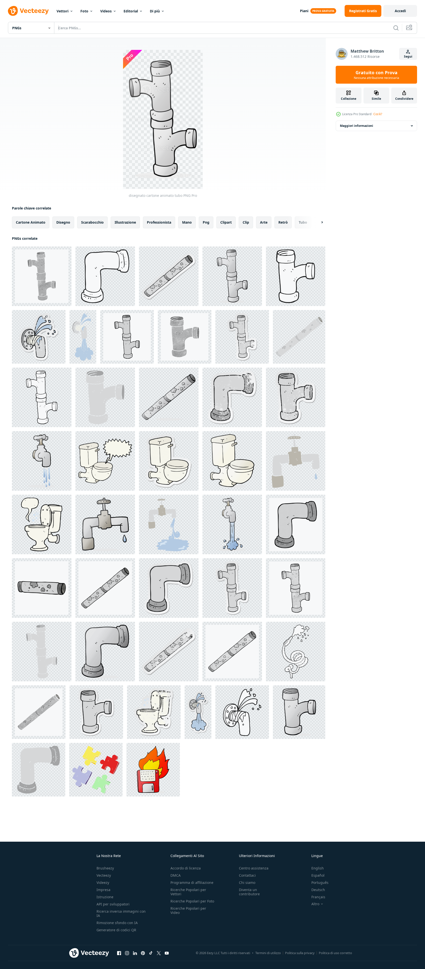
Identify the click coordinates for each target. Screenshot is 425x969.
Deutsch (318, 889)
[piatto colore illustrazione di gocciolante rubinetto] (295, 461)
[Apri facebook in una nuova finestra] (119, 953)
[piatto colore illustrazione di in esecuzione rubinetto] (168, 524)
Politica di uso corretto (335, 953)
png (206, 222)
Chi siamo (247, 882)
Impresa (103, 889)
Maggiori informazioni (356, 126)
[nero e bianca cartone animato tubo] (41, 397)
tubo (303, 222)
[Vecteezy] (28, 11)
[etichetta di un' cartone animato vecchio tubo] (168, 276)
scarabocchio (92, 222)
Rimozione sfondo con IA (117, 922)
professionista (159, 222)
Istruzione (105, 897)
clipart (226, 222)
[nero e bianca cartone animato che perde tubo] (242, 712)
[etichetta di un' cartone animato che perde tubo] (198, 712)
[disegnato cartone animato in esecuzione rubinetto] (41, 461)
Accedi (400, 10)
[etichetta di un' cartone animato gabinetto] (168, 461)
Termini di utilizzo (268, 953)
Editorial (131, 11)
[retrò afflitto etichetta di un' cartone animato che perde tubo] (38, 337)
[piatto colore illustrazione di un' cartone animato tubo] (105, 397)
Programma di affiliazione (191, 882)
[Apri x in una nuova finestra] (159, 953)
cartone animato (30, 222)
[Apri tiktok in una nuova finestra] (151, 953)
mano (187, 222)
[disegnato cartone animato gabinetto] (232, 461)
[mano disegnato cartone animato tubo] (295, 524)
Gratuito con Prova (376, 74)
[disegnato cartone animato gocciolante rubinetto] (105, 524)
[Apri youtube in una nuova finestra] (167, 953)
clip (246, 222)
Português (319, 882)
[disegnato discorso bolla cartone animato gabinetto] (105, 461)
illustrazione (125, 222)
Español (318, 875)
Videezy (103, 882)
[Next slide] (318, 222)
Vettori (62, 11)
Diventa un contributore (249, 891)
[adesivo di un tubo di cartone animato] (168, 588)
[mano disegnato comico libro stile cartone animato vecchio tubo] (105, 588)
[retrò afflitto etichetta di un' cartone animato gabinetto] (154, 712)
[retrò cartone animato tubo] (41, 276)
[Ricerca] (396, 28)
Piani (304, 10)
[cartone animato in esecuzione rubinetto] (232, 524)
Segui (408, 56)
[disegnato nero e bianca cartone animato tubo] (105, 276)
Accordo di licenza (185, 868)
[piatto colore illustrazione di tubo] (41, 651)
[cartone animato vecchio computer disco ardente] (153, 769)
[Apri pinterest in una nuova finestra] (143, 953)
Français (318, 897)
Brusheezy (105, 868)
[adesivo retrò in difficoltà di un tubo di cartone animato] (242, 337)
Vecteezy (104, 875)
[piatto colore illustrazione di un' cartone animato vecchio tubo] (299, 337)
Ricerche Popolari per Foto (192, 901)
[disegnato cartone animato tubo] (232, 276)
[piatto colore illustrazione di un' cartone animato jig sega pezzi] (96, 769)
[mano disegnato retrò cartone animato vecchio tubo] (38, 712)
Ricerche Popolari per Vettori (188, 891)
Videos (106, 11)
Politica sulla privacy (300, 953)
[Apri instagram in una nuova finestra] (127, 953)
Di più (155, 11)
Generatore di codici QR (116, 930)
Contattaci (247, 875)
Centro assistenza (253, 868)
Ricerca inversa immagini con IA (121, 913)
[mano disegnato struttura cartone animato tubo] (295, 588)
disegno (63, 222)
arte (263, 222)
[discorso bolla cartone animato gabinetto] (41, 524)
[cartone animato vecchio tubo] (168, 397)
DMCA (175, 875)
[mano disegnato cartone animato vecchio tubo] (41, 588)
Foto (84, 11)
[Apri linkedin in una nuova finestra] (135, 953)
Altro (315, 904)
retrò (283, 222)
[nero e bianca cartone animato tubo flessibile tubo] (295, 651)
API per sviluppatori (113, 904)
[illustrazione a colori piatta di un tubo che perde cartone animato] (82, 337)
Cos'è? (377, 114)
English (317, 868)
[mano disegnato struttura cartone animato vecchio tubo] (232, 651)
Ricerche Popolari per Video (188, 910)
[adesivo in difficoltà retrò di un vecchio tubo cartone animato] (168, 651)
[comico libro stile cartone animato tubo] (127, 337)
